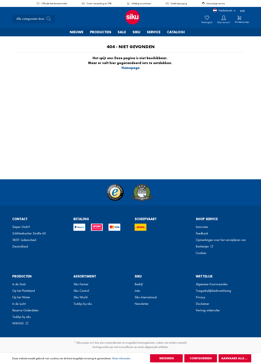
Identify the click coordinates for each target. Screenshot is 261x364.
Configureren (201, 358)
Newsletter (142, 304)
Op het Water (21, 297)
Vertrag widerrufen (208, 310)
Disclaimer (202, 304)
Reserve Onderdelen (25, 310)
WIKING (18, 323)
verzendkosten (113, 342)
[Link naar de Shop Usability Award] (142, 192)
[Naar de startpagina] (130, 17)
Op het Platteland (23, 291)
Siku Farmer (80, 284)
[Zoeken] (47, 18)
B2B (242, 11)
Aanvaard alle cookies (236, 358)
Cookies (201, 253)
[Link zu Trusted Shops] (115, 192)
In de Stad (18, 284)
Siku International (146, 297)
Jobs (137, 291)
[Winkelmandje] (239, 18)
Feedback (202, 233)
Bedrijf (139, 284)
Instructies (202, 227)
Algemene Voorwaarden (212, 284)
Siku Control (81, 291)
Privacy (200, 297)
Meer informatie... (122, 358)
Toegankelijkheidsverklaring (213, 291)
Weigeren (166, 358)
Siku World (80, 297)
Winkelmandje (242, 22)
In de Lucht (19, 304)
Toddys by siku (21, 317)
